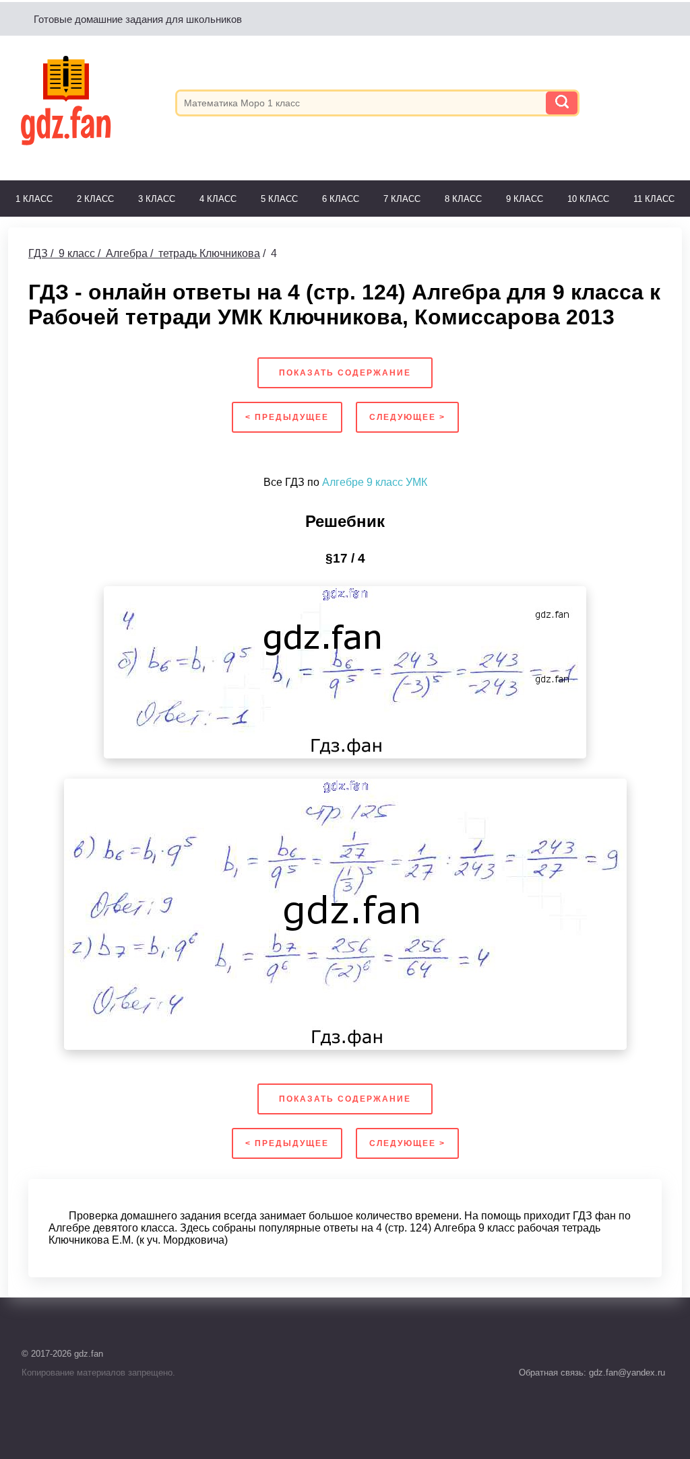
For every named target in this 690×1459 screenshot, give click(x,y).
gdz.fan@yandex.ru (625, 1372)
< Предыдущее (287, 417)
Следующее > (407, 417)
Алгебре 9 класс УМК (374, 482)
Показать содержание (345, 373)
